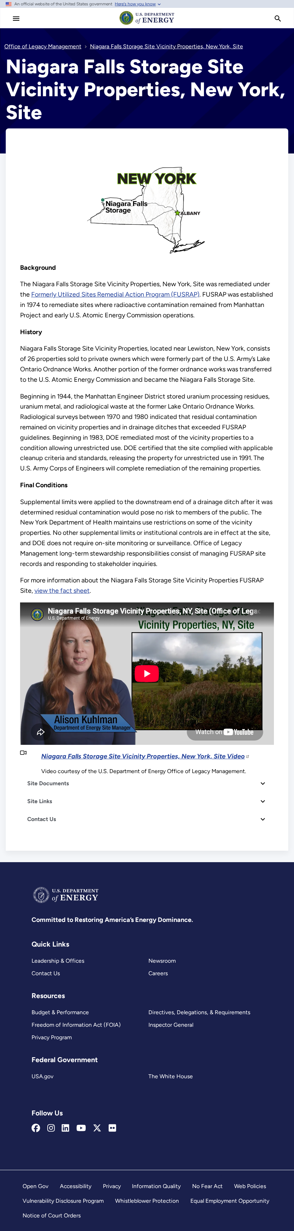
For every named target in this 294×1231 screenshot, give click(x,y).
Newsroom (162, 960)
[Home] (147, 24)
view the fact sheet (62, 591)
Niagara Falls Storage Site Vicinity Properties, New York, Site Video (143, 756)
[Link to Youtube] (81, 1128)
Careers (158, 973)
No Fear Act (207, 1186)
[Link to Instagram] (51, 1128)
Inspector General (170, 1024)
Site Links (39, 801)
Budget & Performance (60, 1012)
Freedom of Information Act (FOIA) (76, 1024)
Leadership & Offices (58, 960)
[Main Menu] (16, 18)
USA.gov (42, 1076)
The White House (170, 1076)
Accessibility (75, 1186)
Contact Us (41, 819)
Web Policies (250, 1186)
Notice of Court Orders (52, 1215)
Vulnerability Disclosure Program (63, 1200)
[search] (278, 18)
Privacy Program (52, 1037)
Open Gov (35, 1186)
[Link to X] (97, 1128)
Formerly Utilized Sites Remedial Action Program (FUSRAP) (115, 294)
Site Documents (48, 783)
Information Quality (156, 1186)
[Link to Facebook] (36, 1128)
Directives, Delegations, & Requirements (199, 1012)
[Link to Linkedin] (65, 1128)
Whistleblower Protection (147, 1200)
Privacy (112, 1186)
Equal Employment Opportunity (229, 1200)
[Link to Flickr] (112, 1128)
